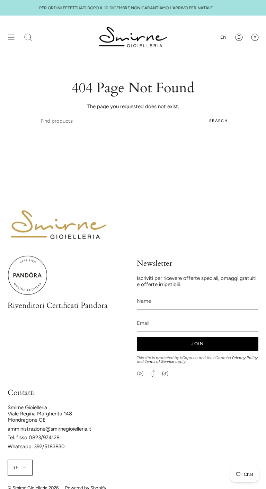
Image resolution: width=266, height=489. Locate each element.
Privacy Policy (245, 357)
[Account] (239, 37)
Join (197, 343)
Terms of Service (159, 361)
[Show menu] (11, 37)
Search (218, 121)
